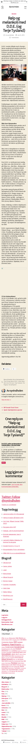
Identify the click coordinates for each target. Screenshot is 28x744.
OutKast (3, 663)
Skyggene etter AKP (9, 527)
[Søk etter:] (10, 605)
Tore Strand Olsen (13, 669)
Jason (13, 654)
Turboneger (4, 671)
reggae (4, 722)
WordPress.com (8, 595)
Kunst (3, 705)
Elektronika (5, 689)
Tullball (4, 731)
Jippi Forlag (5, 656)
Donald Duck (19, 647)
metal (3, 712)
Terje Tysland (18, 383)
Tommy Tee (5, 669)
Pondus (14, 663)
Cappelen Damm (16, 639)
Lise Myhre (12, 657)
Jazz (3, 701)
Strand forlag (11, 668)
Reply (3, 462)
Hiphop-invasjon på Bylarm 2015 (13, 518)
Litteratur (5, 708)
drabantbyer (5, 650)
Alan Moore (19, 638)
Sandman (24, 664)
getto (21, 652)
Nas (16, 659)
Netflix (6, 661)
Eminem (14, 650)
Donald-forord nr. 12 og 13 (11, 546)
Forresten (4, 652)
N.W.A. (14, 659)
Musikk (14, 13)
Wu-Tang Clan (19, 671)
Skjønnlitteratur (7, 726)
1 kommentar (15, 37)
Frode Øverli (15, 652)
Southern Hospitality (9, 584)
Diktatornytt (7, 562)
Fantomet (19, 650)
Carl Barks (23, 639)
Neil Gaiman (20, 659)
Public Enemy (21, 663)
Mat (3, 710)
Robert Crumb (8, 664)
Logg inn (4, 617)
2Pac (3, 638)
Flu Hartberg (23, 650)
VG (10, 671)
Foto (3, 694)
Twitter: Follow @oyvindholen (11, 498)
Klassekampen (18, 656)
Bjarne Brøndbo (8, 379)
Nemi (3, 661)
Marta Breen (7, 573)
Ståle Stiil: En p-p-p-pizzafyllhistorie (14, 553)
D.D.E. (15, 381)
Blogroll (4, 687)
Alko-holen (5, 682)
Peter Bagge (8, 663)
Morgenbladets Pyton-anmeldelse (13, 549)
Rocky (14, 664)
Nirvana (10, 661)
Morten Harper (7, 581)
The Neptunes (23, 668)
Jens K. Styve (22, 654)
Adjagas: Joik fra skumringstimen (13, 531)
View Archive (6, 400)
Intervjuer (5, 698)
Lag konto (5, 615)
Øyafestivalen (5, 673)
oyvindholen (10, 35)
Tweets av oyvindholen (9, 505)
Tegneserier (6, 729)
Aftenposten (12, 638)
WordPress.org (7, 599)
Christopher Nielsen (7, 642)
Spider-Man (16, 666)
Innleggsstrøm (6, 620)
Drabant (18, 649)
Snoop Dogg (5, 666)
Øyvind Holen (14, 7)
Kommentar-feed (7, 622)
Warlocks (13, 671)
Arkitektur (5, 684)
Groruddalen (6, 654)
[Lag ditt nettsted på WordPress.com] (14, 1)
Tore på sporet (12, 384)
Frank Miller (9, 652)
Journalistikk (6, 703)
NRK (25, 661)
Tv (2, 733)
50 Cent (7, 638)
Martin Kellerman (19, 657)
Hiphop (4, 696)
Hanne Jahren (7, 566)
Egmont (10, 650)
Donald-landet (9, 647)
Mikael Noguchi (8, 577)
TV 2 (8, 671)
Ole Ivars (11, 383)
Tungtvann (21, 669)
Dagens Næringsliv (11, 644)
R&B (3, 719)
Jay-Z (17, 654)
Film (3, 691)
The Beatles (17, 668)
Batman (7, 639)
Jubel (5, 570)
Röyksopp (19, 664)
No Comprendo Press (17, 661)
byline (10, 639)
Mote (3, 715)
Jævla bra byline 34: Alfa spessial (13, 514)
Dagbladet (20, 642)
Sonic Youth (11, 666)
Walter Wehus (7, 592)
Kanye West (11, 656)
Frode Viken (21, 381)
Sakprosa (5, 724)
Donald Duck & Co (6, 649)
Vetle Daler (6, 588)
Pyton (3, 664)
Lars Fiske (7, 657)
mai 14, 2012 (21, 35)
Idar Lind (6, 383)
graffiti (24, 652)
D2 (15, 641)
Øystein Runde (11, 673)
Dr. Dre (13, 649)
